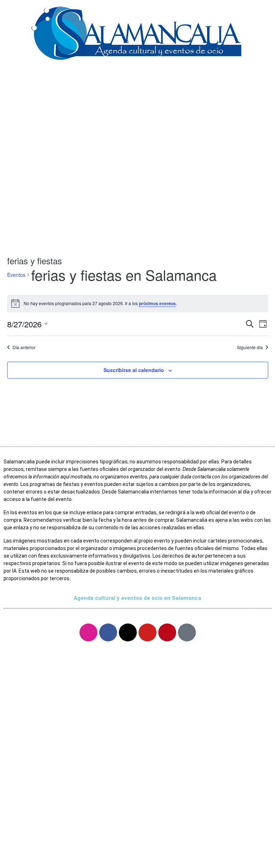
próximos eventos (157, 303)
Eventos (16, 274)
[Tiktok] (187, 632)
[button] (137, 78)
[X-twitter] (128, 632)
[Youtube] (147, 632)
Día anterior (24, 347)
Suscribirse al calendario (133, 370)
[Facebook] (108, 632)
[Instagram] (88, 632)
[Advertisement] (137, 178)
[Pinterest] (167, 632)
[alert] (137, 303)
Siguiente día (250, 347)
